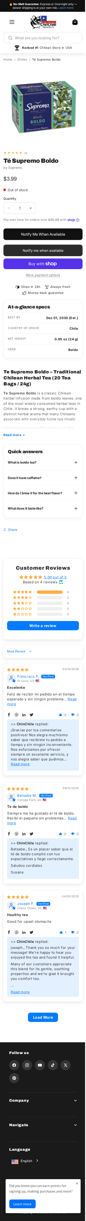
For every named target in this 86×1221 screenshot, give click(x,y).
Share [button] (12, 530)
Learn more (66, 7)
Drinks (22, 59)
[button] (75, 22)
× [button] (73, 1178)
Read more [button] (16, 705)
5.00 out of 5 (53, 578)
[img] (18, 670)
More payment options (43, 275)
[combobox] (46, 38)
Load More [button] (41, 1018)
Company (19, 1101)
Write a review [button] (41, 626)
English (26, 1162)
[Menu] (12, 22)
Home (7, 59)
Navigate (18, 1126)
